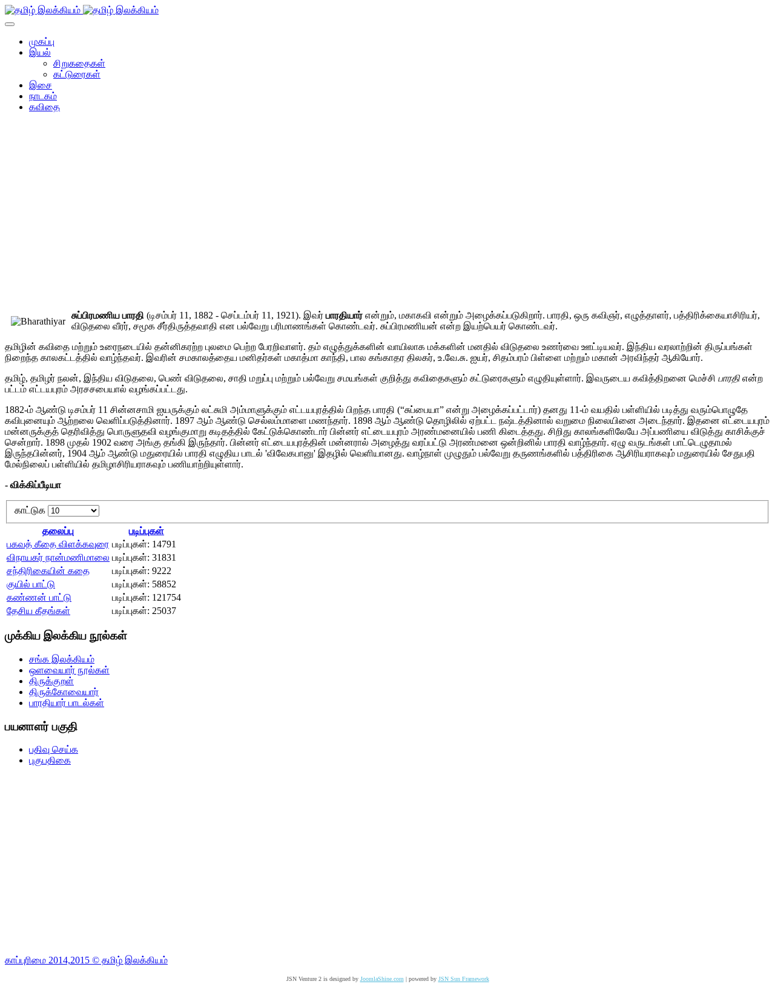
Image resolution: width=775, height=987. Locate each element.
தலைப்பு (58, 531)
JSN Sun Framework (463, 978)
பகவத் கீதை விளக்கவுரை (58, 544)
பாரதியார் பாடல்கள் (66, 703)
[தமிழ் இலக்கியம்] (82, 10)
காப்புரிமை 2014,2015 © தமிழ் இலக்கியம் (86, 960)
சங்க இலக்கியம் (61, 659)
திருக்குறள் (51, 681)
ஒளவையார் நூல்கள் (69, 670)
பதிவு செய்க (53, 749)
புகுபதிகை (50, 760)
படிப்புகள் (146, 531)
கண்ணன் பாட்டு (39, 597)
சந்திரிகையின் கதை (48, 571)
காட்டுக (31, 510)
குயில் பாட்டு (31, 584)
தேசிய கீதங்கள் (38, 611)
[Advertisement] (387, 215)
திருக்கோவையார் (64, 692)
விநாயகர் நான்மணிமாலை (58, 557)
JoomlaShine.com (382, 978)
